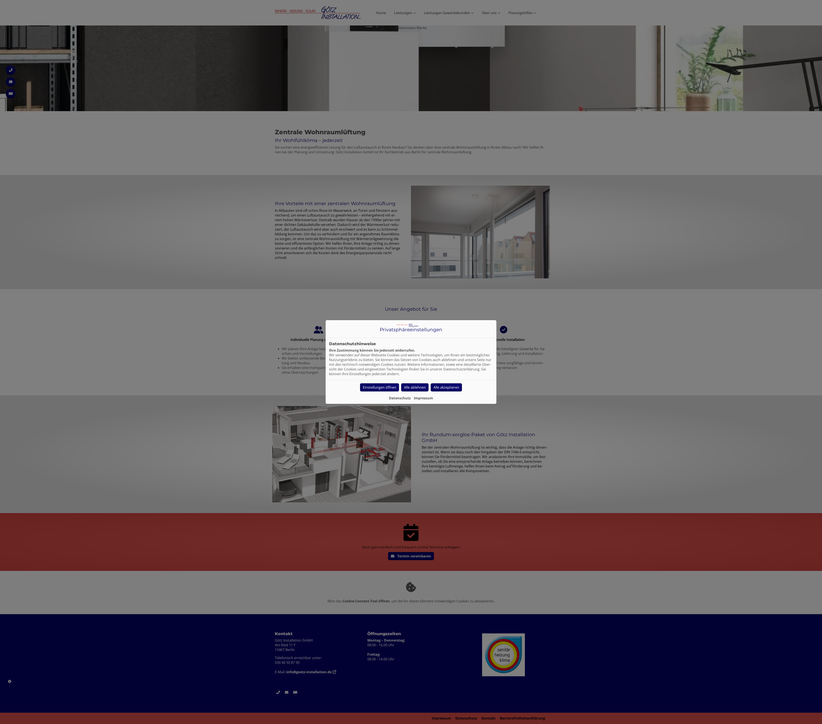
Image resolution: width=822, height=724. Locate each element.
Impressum (423, 398)
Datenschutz (400, 398)
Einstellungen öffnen (379, 387)
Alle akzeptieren (446, 387)
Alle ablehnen (415, 387)
